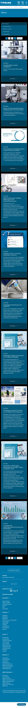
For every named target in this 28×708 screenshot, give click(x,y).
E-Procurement (5, 642)
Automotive (5, 661)
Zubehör (4, 629)
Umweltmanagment (7, 604)
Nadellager (4, 618)
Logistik (4, 651)
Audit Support (5, 643)
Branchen (4, 655)
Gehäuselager (5, 622)
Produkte (4, 612)
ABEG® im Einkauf (6, 678)
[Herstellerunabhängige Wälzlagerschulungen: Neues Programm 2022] (14, 450)
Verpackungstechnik (7, 667)
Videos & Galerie (6, 603)
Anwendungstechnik (7, 26)
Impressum (5, 692)
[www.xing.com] (13, 591)
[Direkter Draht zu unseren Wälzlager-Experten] (14, 238)
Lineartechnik (5, 626)
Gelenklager (5, 623)
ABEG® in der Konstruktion (8, 680)
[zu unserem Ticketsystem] (12, 585)
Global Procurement (7, 640)
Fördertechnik (5, 662)
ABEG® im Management (7, 681)
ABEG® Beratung (6, 683)
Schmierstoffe (5, 628)
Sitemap (21, 691)
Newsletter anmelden (14, 570)
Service (4, 634)
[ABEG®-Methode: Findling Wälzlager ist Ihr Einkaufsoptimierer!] (14, 183)
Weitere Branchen (6, 669)
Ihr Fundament (5, 677)
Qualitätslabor (5, 639)
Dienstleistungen (5, 24)
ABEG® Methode (6, 672)
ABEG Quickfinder (6, 645)
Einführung (5, 675)
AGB (24, 691)
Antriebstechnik (6, 659)
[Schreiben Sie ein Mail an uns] (15, 585)
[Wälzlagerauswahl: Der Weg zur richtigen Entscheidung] (14, 395)
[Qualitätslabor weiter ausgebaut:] (14, 50)
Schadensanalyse (6, 31)
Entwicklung (5, 637)
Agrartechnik (5, 658)
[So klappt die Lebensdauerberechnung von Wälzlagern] (14, 510)
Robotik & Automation (7, 665)
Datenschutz (12, 692)
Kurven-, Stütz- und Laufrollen (9, 620)
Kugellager (4, 615)
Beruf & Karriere (6, 601)
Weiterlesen (13, 79)
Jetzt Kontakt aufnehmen (8, 577)
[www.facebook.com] (17, 591)
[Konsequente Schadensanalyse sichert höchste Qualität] (14, 135)
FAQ (3, 607)
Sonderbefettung (6, 34)
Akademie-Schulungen (7, 29)
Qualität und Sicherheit (7, 684)
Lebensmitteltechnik (7, 664)
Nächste (20, 38)
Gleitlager (4, 625)
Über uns (4, 606)
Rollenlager (5, 617)
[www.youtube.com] (15, 591)
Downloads (5, 609)
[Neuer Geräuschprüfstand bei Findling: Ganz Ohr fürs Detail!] (14, 93)
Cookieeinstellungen (20, 692)
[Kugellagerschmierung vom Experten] (14, 289)
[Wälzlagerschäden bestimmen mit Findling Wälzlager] (14, 340)
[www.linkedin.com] (11, 591)
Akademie (4, 650)
